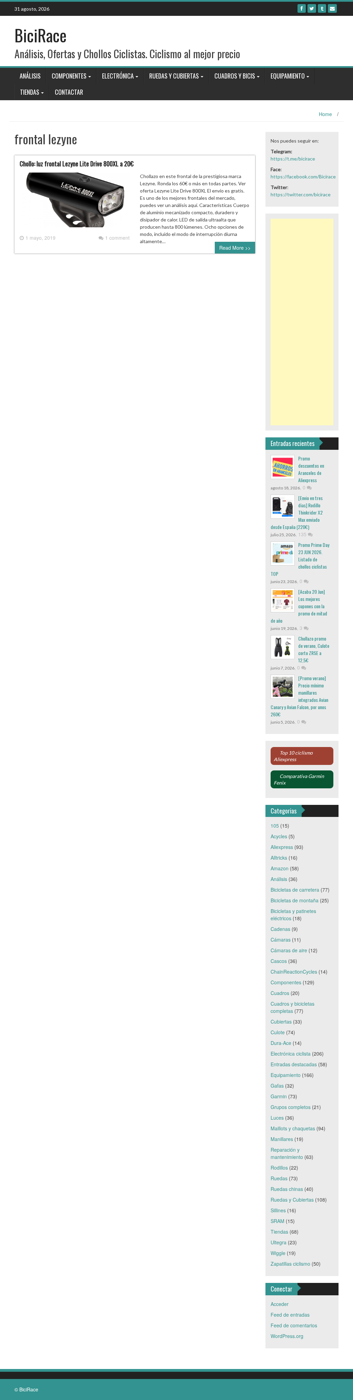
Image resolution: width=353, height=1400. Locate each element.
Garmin (279, 1096)
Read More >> (235, 247)
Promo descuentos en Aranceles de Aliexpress (311, 469)
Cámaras (281, 939)
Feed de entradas (290, 1314)
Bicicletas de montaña (295, 900)
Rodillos (279, 1167)
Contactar (69, 91)
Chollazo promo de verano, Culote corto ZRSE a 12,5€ (313, 649)
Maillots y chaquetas (293, 1128)
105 (275, 825)
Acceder (280, 1303)
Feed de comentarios (294, 1325)
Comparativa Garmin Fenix (299, 779)
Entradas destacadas (294, 1064)
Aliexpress (282, 846)
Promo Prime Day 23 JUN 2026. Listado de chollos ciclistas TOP (300, 559)
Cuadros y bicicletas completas (292, 1007)
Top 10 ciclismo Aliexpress (293, 756)
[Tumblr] (322, 8)
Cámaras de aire (289, 950)
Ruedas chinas (287, 1188)
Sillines (278, 1210)
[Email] (332, 8)
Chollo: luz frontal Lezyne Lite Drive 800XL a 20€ (76, 163)
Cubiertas (281, 1021)
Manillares (282, 1138)
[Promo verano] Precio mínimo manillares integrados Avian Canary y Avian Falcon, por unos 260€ (299, 696)
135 (303, 534)
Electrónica (118, 75)
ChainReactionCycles (294, 971)
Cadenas (280, 928)
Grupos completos (291, 1106)
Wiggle (278, 1252)
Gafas (277, 1085)
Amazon (280, 868)
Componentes (69, 75)
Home (325, 114)
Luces (277, 1117)
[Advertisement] (302, 322)
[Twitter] (311, 8)
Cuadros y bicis (234, 75)
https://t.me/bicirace (293, 159)
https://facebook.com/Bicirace (303, 176)
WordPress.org (287, 1335)
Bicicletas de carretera (295, 889)
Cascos (279, 960)
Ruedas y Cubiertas (174, 75)
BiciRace (40, 35)
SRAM (277, 1220)
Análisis (30, 75)
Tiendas (29, 91)
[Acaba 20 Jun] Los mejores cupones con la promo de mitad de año (299, 606)
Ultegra (278, 1242)
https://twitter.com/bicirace (301, 194)
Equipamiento (288, 75)
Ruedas (279, 1178)
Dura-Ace (281, 1042)
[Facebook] (301, 8)
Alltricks (279, 857)
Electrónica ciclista (291, 1053)
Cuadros (280, 992)
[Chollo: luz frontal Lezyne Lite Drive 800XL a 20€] (75, 202)
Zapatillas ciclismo (290, 1263)
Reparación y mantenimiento (287, 1153)
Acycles (279, 836)
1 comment (117, 237)
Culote (278, 1032)
